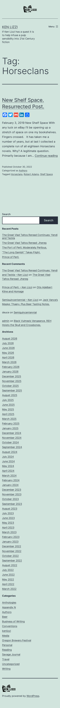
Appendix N (9, 607)
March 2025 (9, 418)
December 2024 (11, 433)
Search (6, 214)
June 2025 (8, 404)
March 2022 (9, 588)
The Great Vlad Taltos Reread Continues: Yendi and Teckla (29, 236)
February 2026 (10, 366)
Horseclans (16, 174)
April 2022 (8, 584)
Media (5, 635)
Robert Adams (31, 174)
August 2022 (9, 565)
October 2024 (10, 442)
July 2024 (8, 456)
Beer (5, 616)
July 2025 (8, 400)
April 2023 (8, 527)
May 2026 (8, 352)
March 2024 (9, 475)
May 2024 (8, 466)
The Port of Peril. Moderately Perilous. (24, 247)
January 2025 (10, 428)
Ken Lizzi (10, 27)
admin (5, 320)
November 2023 (11, 494)
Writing (6, 668)
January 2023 (10, 541)
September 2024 (12, 447)
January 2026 (10, 371)
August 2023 (9, 508)
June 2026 (8, 347)
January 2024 (10, 485)
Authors (23, 170)
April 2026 (8, 357)
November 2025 (11, 381)
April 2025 (8, 414)
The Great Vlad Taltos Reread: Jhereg (24, 242)
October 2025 (10, 385)
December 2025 (11, 376)
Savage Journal (11, 654)
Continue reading (46, 155)
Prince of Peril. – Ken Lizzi (17, 287)
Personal (7, 645)
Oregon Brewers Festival (16, 640)
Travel (5, 659)
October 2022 (10, 555)
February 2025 (10, 423)
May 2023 (8, 522)
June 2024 (8, 461)
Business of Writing (13, 621)
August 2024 (9, 451)
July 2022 (8, 569)
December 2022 (11, 546)
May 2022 (8, 579)
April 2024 (8, 470)
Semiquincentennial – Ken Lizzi (20, 299)
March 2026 (9, 362)
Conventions (9, 626)
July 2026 (8, 343)
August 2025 (9, 395)
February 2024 (11, 480)
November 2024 (11, 437)
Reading (7, 649)
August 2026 (9, 338)
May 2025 (8, 409)
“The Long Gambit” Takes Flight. (21, 252)
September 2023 (12, 503)
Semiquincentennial (25, 312)
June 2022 (8, 574)
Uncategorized (11, 664)
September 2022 (12, 560)
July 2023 (8, 513)
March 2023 (9, 532)
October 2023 (10, 499)
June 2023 (8, 518)
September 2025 (12, 390)
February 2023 (10, 536)
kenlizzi (6, 630)
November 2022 (11, 551)
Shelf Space (46, 174)
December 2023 (11, 489)
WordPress (33, 695)
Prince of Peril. (10, 257)
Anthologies (9, 602)
